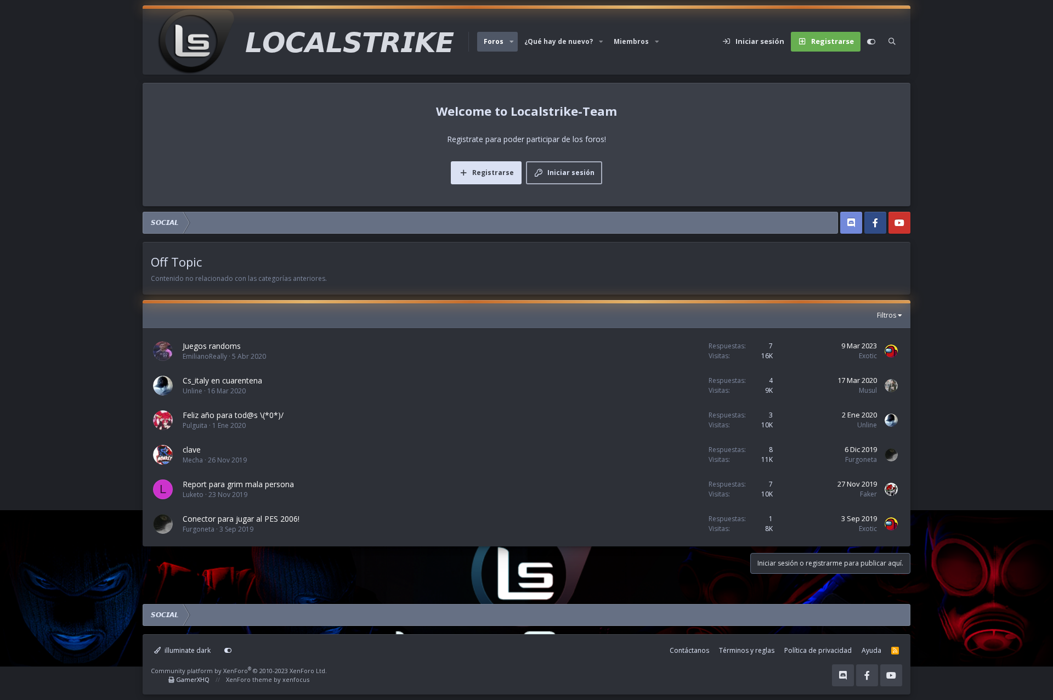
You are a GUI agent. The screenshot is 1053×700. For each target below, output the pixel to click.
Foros (493, 41)
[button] (512, 42)
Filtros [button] (886, 315)
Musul (868, 390)
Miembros (631, 41)
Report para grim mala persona (238, 484)
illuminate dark (187, 650)
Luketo (193, 494)
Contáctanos (689, 650)
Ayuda (871, 650)
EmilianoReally (205, 356)
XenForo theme (249, 679)
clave (192, 449)
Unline (192, 391)
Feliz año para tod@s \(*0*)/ (233, 415)
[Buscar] (892, 42)
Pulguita (195, 425)
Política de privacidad (818, 650)
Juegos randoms (212, 346)
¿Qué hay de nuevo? (558, 41)
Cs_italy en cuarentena (222, 380)
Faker (868, 494)
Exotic (868, 355)
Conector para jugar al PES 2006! (241, 518)
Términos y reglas (746, 650)
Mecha (193, 460)
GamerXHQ (193, 679)
